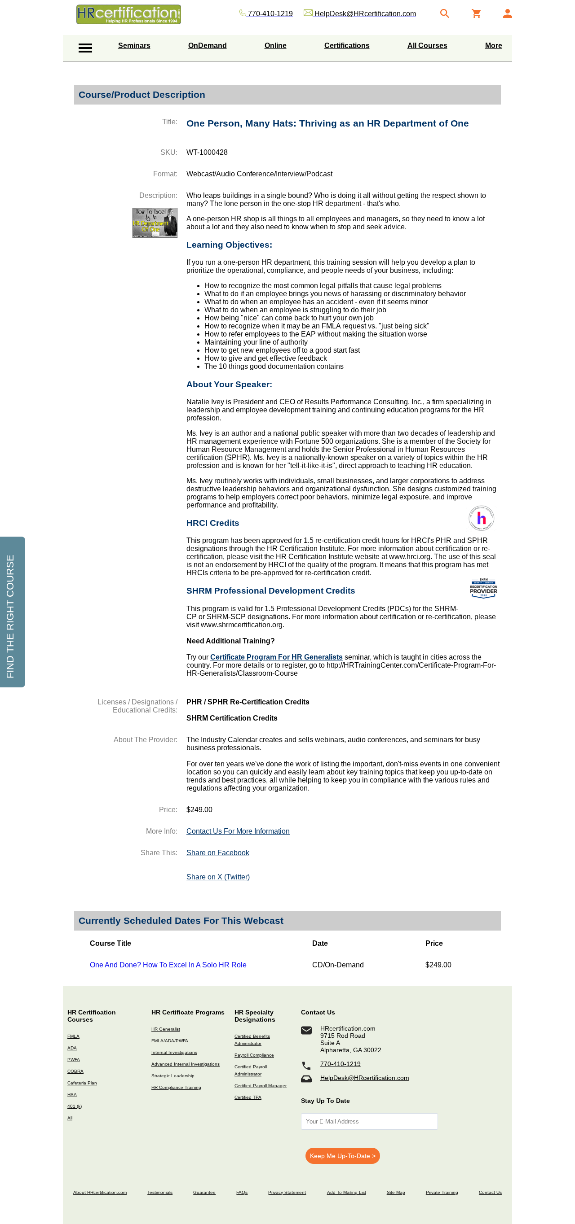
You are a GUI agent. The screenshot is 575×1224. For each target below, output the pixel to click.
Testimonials (159, 1192)
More (493, 45)
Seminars (134, 45)
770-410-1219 (340, 1063)
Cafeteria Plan (82, 1082)
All (69, 1117)
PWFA (73, 1059)
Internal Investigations (174, 1052)
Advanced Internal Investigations (185, 1064)
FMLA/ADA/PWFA (169, 1040)
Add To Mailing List (346, 1192)
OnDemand (207, 45)
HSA (72, 1094)
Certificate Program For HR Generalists (276, 657)
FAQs (242, 1192)
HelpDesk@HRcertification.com (364, 1077)
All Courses (427, 45)
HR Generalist (165, 1029)
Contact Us (490, 1192)
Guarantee (204, 1192)
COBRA (75, 1071)
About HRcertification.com (100, 1192)
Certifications (347, 45)
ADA (72, 1047)
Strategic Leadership (173, 1075)
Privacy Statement (287, 1192)
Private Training (442, 1192)
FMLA (73, 1036)
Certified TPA (247, 1097)
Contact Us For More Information (238, 831)
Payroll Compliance (254, 1055)
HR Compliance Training (176, 1087)
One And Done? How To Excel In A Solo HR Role (168, 965)
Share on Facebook (217, 853)
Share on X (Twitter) (218, 877)
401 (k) (74, 1106)
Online (276, 45)
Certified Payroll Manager (260, 1085)
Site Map (396, 1192)
